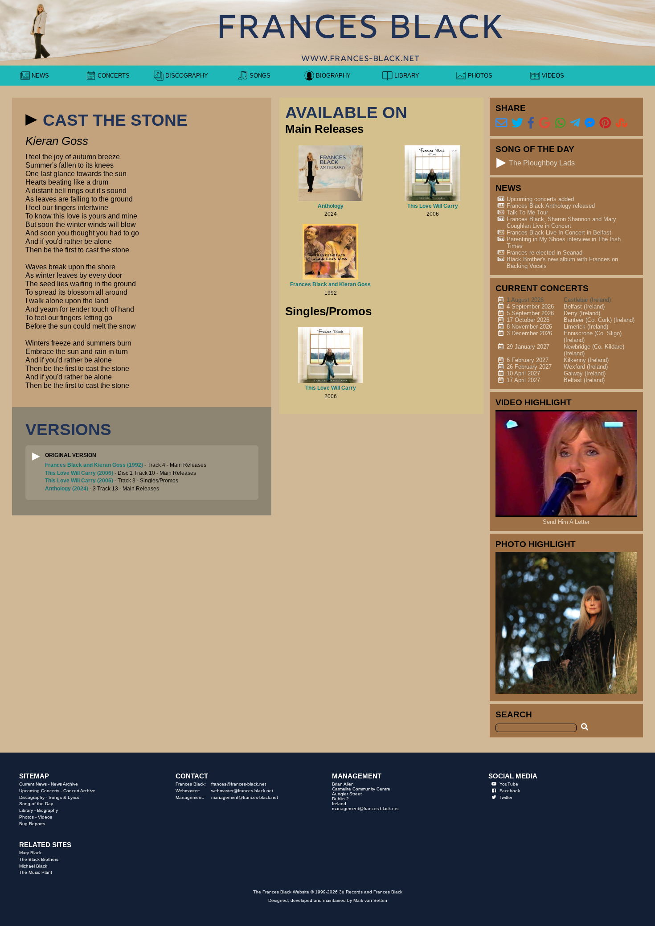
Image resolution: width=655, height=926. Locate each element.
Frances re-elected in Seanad (544, 252)
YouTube (508, 784)
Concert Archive (79, 790)
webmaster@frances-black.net (242, 790)
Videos (45, 817)
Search (513, 714)
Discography (32, 797)
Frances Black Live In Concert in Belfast (559, 232)
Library (26, 810)
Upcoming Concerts (39, 790)
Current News (33, 784)
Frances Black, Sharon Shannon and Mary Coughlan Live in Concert (561, 222)
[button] (31, 120)
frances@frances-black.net (238, 784)
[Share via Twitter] (517, 123)
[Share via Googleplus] (544, 123)
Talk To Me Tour (527, 212)
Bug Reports (32, 823)
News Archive (64, 784)
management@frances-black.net (244, 797)
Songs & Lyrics (64, 797)
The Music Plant (35, 872)
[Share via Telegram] (575, 123)
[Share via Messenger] (590, 123)
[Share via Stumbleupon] (621, 123)
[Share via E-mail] (501, 123)
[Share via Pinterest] (605, 123)
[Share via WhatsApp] (560, 123)
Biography (47, 810)
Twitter (505, 797)
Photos (26, 817)
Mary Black (30, 852)
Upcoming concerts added (540, 199)
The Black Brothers (38, 859)
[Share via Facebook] (531, 123)
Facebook (509, 790)
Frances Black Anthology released (551, 205)
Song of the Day (36, 803)
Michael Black (33, 866)
